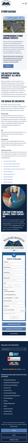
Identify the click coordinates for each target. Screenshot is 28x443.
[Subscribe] (25, 349)
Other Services (14, 333)
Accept (14, 430)
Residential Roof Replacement (14, 329)
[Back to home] (6, 3)
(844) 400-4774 (17, 225)
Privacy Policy (13, 426)
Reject (14, 435)
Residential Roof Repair (14, 324)
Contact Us (8, 66)
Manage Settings (14, 439)
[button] (24, 3)
